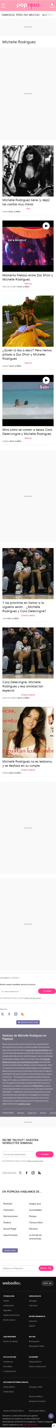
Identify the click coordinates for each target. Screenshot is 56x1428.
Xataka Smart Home (11, 1315)
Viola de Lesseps (9, 286)
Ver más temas (10, 1250)
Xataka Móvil (8, 1305)
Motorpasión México (37, 1410)
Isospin (5, 773)
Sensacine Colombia (37, 1401)
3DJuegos (33, 1301)
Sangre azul (32, 1113)
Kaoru (5, 211)
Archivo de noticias (29, 1022)
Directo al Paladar (10, 1341)
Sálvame (33, 1228)
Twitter (2, 1013)
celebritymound (24, 1104)
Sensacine (33, 1321)
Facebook (9, 1013)
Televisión (8, 1209)
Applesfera (7, 1310)
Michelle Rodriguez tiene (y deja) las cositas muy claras (26, 201)
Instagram (15, 1013)
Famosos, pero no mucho (21, 15)
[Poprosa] (28, 5)
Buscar (43, 1268)
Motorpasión (34, 1341)
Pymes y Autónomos (37, 1366)
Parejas (28, 283)
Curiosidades (35, 1209)
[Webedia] (11, 1285)
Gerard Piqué (9, 1228)
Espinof (32, 1326)
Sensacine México (36, 1396)
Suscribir (47, 991)
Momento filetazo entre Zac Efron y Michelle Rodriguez (27, 277)
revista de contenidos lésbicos (37, 1050)
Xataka (6, 1301)
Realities (20, 1113)
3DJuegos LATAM (35, 1387)
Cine (28, 208)
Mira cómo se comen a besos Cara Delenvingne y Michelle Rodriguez (27, 431)
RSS (22, 1013)
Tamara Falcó (36, 1222)
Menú (3, 7)
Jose (4, 618)
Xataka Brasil (8, 1391)
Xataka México (9, 1387)
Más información (30, 1424)
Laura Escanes (10, 1234)
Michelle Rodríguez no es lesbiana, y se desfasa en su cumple (27, 763)
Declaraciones (10, 1216)
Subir (45, 1283)
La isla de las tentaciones (35, 1236)
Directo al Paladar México (13, 1410)
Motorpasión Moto (36, 1346)
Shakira (43, 1113)
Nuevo (52, 7)
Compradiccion (9, 1371)
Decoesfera (7, 1366)
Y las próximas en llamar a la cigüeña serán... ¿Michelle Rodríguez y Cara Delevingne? (24, 606)
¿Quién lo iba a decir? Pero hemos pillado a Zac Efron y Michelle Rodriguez (27, 354)
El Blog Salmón (35, 1361)
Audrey (5, 366)
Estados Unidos (28, 615)
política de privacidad (32, 998)
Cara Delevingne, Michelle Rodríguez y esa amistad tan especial (22, 685)
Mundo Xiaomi (9, 1320)
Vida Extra (33, 1305)
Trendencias (8, 1361)
